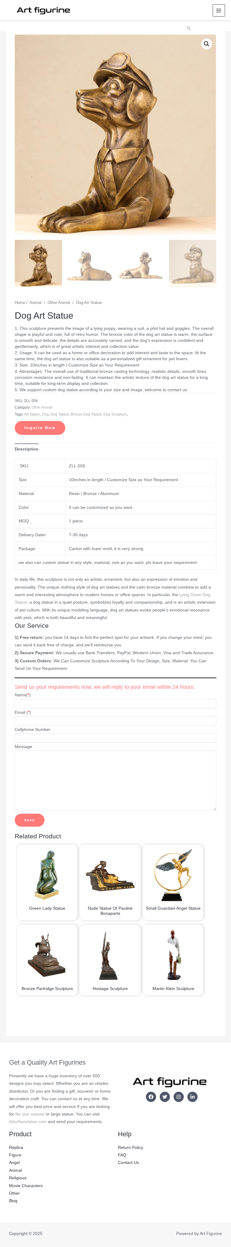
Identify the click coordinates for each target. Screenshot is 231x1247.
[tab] (26, 449)
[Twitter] (165, 1097)
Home (20, 303)
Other (14, 1193)
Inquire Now (40, 427)
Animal (35, 303)
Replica (16, 1147)
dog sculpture (115, 414)
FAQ (122, 1155)
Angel (14, 1162)
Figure (15, 1155)
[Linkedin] (192, 1097)
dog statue (60, 414)
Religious (17, 1178)
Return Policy (130, 1147)
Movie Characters (26, 1186)
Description (26, 449)
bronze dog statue (86, 414)
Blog (13, 1201)
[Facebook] (151, 1097)
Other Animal (59, 303)
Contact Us (128, 1162)
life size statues (30, 1114)
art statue (32, 414)
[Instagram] (179, 1097)
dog (45, 414)
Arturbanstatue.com (28, 1121)
